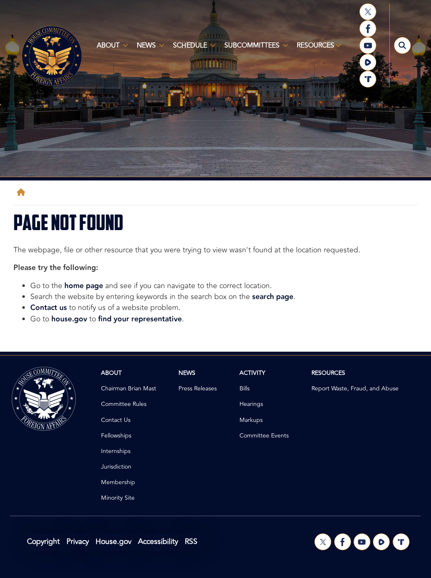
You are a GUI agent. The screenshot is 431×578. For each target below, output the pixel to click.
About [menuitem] (106, 48)
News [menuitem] (144, 48)
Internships (115, 451)
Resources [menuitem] (313, 48)
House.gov (113, 541)
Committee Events (264, 435)
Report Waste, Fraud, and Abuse (355, 388)
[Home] (23, 192)
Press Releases (197, 388)
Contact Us (115, 420)
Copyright (43, 541)
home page (83, 286)
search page (272, 296)
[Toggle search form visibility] (402, 45)
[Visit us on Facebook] (367, 28)
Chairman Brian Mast (128, 388)
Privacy (78, 541)
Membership (118, 482)
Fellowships (116, 435)
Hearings (251, 404)
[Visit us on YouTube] (367, 45)
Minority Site (118, 497)
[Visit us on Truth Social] (367, 79)
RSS (191, 541)
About (111, 373)
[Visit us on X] (367, 11)
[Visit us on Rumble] (367, 62)
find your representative (140, 319)
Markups (251, 420)
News (186, 373)
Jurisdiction (116, 466)
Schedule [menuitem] (187, 48)
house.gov (69, 319)
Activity (252, 373)
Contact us (48, 307)
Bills (244, 388)
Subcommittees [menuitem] (249, 48)
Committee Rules (123, 404)
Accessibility (158, 541)
